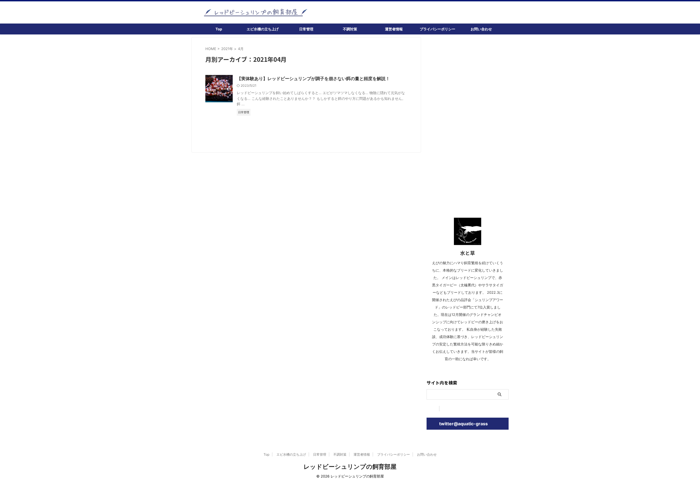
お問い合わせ (481, 29)
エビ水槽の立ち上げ (263, 29)
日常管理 (306, 29)
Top (218, 29)
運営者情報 (394, 29)
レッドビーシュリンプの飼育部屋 (350, 466)
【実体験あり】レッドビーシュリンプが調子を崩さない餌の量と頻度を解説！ (313, 78)
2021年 (227, 48)
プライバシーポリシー (437, 29)
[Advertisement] (468, 119)
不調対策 (350, 29)
